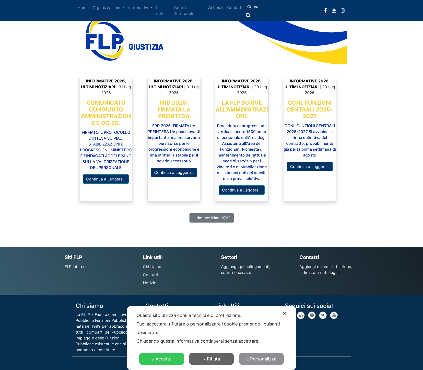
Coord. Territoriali (183, 10)
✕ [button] (284, 313)
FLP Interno (75, 266)
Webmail (215, 7)
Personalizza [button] (263, 358)
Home (83, 7)
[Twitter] (323, 315)
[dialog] (211, 338)
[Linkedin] (301, 315)
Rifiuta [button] (213, 358)
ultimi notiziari (98, 86)
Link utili (160, 10)
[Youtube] (334, 315)
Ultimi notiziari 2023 (212, 217)
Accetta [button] (163, 358)
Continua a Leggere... (106, 179)
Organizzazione (107, 7)
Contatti (234, 7)
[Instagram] (312, 315)
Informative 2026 (105, 80)
